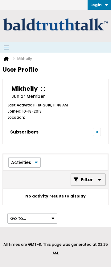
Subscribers (24, 132)
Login (96, 4)
